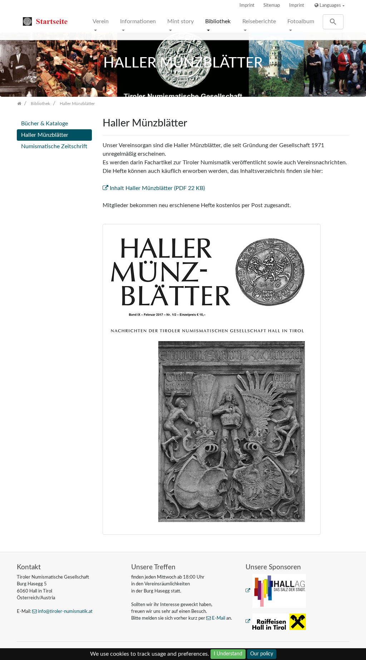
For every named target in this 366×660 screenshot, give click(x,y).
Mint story (180, 21)
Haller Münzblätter (44, 135)
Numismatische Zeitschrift (54, 146)
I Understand (228, 653)
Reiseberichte (259, 21)
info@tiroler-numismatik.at (65, 611)
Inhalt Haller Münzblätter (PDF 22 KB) (157, 188)
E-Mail (218, 618)
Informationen (138, 21)
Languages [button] (329, 5)
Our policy (261, 653)
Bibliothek (218, 21)
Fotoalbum (300, 21)
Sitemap (271, 5)
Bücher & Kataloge (44, 123)
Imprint (246, 5)
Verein (101, 21)
